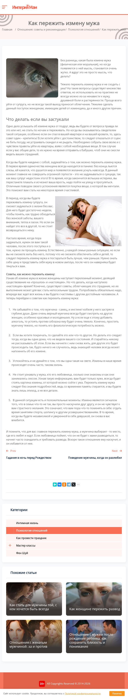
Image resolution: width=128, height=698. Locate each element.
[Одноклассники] (64, 484)
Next (115, 451)
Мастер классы (25, 545)
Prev (13, 451)
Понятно (117, 693)
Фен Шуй (22, 553)
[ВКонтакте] (60, 484)
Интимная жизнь (27, 523)
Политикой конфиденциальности (82, 693)
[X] (74, 484)
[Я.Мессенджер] (55, 484)
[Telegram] (69, 484)
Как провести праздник (31, 538)
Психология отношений (31, 530)
